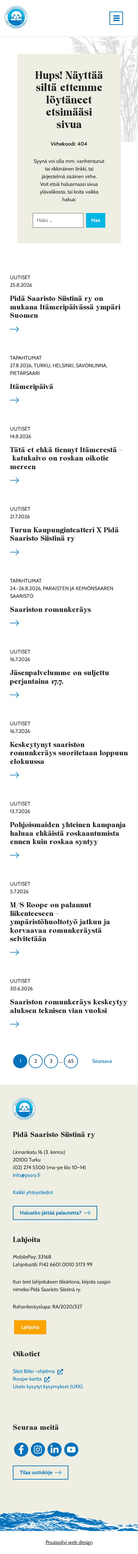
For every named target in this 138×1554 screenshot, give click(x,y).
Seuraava (102, 1061)
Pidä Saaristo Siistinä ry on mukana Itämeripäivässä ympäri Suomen (65, 306)
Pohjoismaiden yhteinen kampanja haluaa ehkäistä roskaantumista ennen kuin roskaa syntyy (68, 833)
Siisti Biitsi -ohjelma (39, 1371)
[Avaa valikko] (118, 18)
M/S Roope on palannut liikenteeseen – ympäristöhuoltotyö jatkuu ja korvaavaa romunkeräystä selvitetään (60, 922)
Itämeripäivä (31, 386)
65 (71, 1061)
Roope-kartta (33, 1379)
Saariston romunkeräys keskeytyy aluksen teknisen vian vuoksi (68, 1006)
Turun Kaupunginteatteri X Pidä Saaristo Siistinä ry (64, 534)
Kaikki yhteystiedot (33, 1192)
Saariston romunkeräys (50, 609)
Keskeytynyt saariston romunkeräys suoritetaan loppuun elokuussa (69, 753)
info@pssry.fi (26, 1175)
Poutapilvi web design (69, 1542)
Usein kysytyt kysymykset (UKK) (48, 1386)
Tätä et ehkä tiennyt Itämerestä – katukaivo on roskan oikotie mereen (66, 458)
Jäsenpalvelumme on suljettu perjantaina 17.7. (59, 676)
